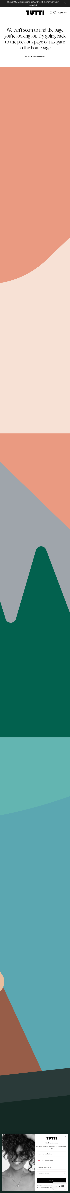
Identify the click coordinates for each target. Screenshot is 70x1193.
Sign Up (51, 1180)
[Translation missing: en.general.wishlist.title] (54, 12)
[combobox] (40, 1160)
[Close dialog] (65, 1136)
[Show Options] (64, 1174)
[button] (5, 12)
